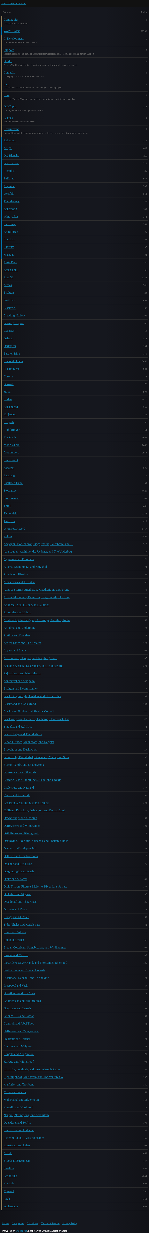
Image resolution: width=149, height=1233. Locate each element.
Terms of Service (50, 1223)
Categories (18, 1223)
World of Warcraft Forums (13, 3)
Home (5, 1223)
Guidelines (32, 1223)
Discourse (21, 1230)
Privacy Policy (69, 1223)
